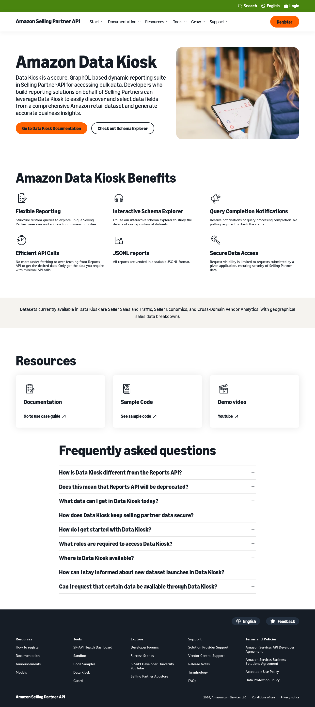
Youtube (225, 416)
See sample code (136, 416)
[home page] (40, 697)
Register (285, 22)
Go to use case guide (42, 416)
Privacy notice (290, 697)
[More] (102, 22)
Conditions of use (263, 697)
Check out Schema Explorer (123, 128)
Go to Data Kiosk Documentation (51, 128)
